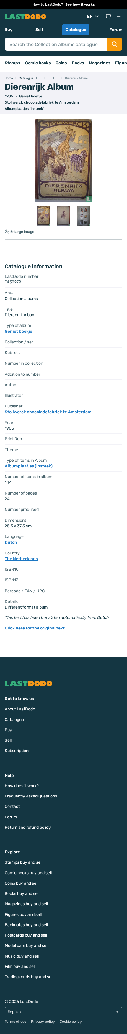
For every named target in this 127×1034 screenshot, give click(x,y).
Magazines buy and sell (26, 903)
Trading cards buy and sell (29, 976)
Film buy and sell (20, 966)
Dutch (11, 542)
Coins (61, 63)
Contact (12, 806)
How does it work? (22, 785)
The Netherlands (21, 558)
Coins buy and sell (21, 883)
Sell (39, 29)
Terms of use (15, 1022)
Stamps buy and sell (23, 862)
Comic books (38, 63)
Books (78, 63)
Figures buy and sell (23, 914)
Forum (116, 29)
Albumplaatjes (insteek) (24, 109)
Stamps (12, 63)
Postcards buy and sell (26, 935)
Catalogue (76, 29)
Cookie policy (71, 1022)
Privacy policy (43, 1022)
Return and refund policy (28, 827)
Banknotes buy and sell (26, 924)
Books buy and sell (22, 893)
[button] (108, 16)
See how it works (80, 4)
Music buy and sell (22, 956)
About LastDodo (20, 709)
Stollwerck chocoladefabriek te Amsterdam (42, 102)
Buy (8, 29)
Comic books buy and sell (28, 872)
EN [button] (90, 16)
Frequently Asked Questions (31, 796)
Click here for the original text (35, 628)
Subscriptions (17, 750)
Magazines (99, 63)
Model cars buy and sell (26, 945)
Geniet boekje (30, 96)
